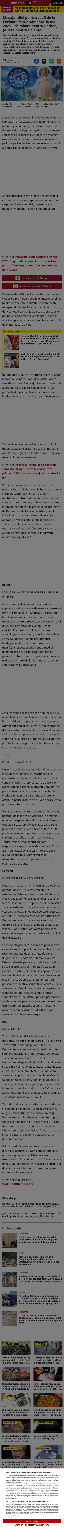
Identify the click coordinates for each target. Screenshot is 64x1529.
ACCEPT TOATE (32, 1521)
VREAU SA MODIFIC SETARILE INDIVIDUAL (32, 1525)
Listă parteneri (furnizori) (12, 1516)
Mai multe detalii (16, 1482)
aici (32, 1492)
